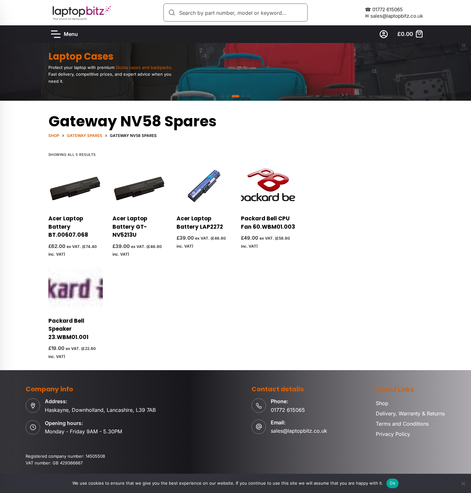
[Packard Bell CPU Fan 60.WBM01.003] (268, 186)
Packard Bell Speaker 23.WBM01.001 (68, 329)
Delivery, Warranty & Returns (410, 413)
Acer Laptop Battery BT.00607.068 (68, 227)
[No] (463, 483)
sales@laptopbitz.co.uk (299, 431)
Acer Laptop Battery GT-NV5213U (129, 227)
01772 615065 (288, 410)
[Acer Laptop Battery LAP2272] (204, 186)
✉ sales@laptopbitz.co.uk (394, 16)
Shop (382, 403)
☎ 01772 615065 (384, 9)
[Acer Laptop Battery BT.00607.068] (75, 186)
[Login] (384, 34)
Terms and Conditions (402, 424)
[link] (235, 72)
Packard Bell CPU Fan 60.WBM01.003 (268, 223)
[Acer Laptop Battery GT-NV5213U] (139, 186)
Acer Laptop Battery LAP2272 (200, 223)
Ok (392, 483)
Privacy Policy (393, 434)
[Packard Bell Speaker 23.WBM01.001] (75, 288)
